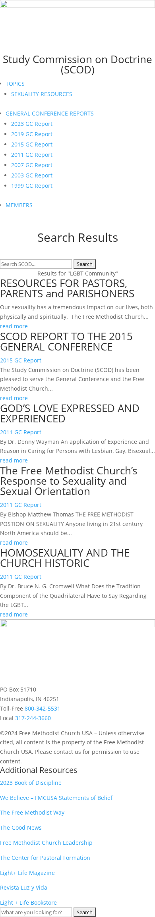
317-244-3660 (33, 718)
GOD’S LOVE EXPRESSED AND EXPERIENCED (70, 413)
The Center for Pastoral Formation (45, 857)
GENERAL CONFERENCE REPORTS (50, 113)
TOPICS (15, 83)
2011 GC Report (31, 154)
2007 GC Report (31, 165)
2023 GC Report (31, 123)
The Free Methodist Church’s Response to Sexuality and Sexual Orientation (68, 480)
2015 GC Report (31, 144)
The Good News (21, 827)
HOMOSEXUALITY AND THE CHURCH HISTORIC (65, 557)
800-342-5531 (42, 708)
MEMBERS (19, 205)
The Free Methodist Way (32, 812)
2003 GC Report (31, 175)
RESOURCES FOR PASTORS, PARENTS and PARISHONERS (67, 288)
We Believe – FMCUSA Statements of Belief (56, 797)
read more (14, 326)
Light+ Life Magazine (27, 873)
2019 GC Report (31, 134)
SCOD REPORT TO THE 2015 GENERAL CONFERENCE (66, 341)
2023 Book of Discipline (31, 782)
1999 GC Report (31, 185)
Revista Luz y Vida (24, 887)
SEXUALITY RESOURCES (41, 94)
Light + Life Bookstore (28, 902)
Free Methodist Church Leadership (46, 842)
